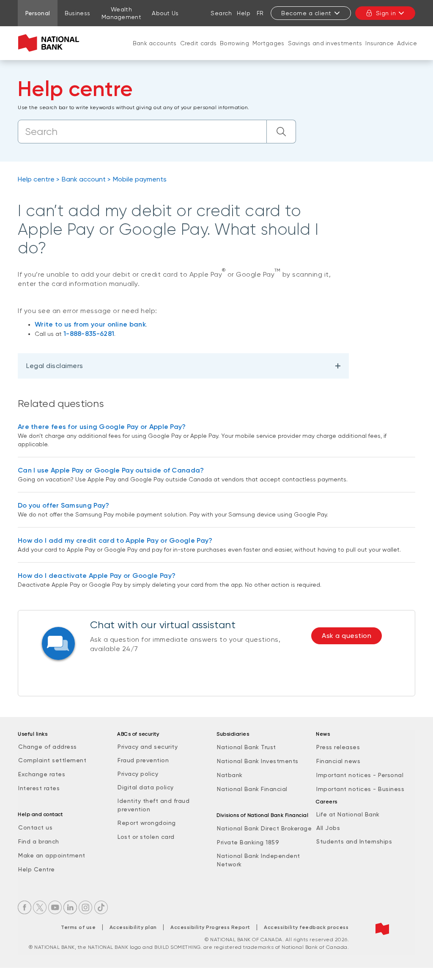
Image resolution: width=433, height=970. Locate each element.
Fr (260, 13)
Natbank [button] (230, 775)
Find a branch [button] (38, 841)
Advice (407, 43)
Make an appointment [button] (51, 855)
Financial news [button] (338, 761)
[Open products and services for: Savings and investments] (325, 51)
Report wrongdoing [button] (147, 822)
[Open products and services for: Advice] (407, 51)
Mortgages (268, 43)
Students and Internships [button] (354, 841)
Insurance (379, 43)
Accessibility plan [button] (133, 927)
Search (221, 13)
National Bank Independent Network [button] (258, 860)
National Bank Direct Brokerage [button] (264, 828)
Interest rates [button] (39, 788)
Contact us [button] (35, 827)
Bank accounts (155, 43)
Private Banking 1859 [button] (248, 842)
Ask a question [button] (346, 636)
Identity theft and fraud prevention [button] (153, 805)
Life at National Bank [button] (348, 814)
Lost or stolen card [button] (146, 836)
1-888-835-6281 (88, 334)
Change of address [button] (47, 746)
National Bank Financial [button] (252, 789)
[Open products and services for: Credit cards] (198, 51)
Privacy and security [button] (148, 746)
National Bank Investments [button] (258, 761)
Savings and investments (325, 43)
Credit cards (198, 43)
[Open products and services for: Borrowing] (234, 51)
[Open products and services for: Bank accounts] (154, 51)
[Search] (281, 131)
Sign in (386, 13)
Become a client (306, 13)
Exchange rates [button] (41, 774)
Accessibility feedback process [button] (306, 927)
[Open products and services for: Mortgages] (268, 51)
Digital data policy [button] (146, 787)
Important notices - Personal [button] (359, 775)
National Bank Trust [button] (246, 747)
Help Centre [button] (36, 869)
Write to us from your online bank (90, 324)
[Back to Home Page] (50, 43)
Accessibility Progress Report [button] (210, 927)
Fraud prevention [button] (143, 760)
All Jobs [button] (328, 827)
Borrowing (234, 43)
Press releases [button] (338, 747)
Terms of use (78, 927)
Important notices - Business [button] (360, 789)
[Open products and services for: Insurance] (379, 51)
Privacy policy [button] (138, 773)
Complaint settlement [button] (52, 760)
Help (243, 13)
